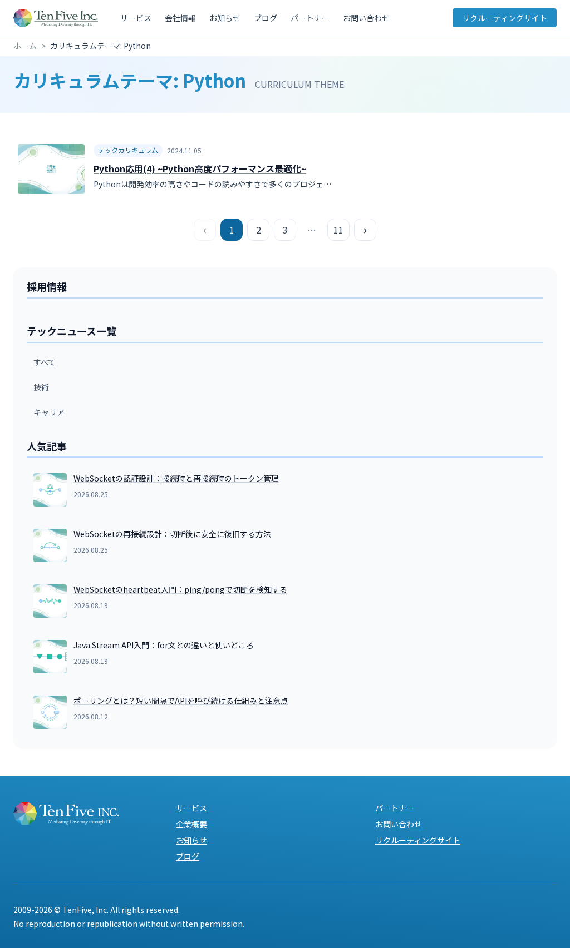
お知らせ (224, 17)
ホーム (25, 45)
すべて (44, 362)
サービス (135, 17)
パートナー (310, 17)
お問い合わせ (366, 17)
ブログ (265, 17)
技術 (41, 387)
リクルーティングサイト (504, 17)
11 (338, 229)
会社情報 (180, 17)
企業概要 (191, 824)
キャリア (49, 412)
